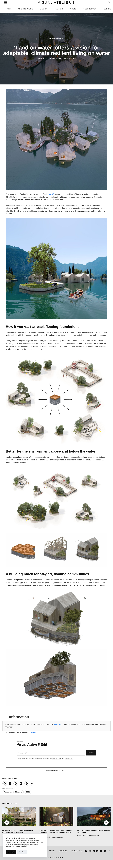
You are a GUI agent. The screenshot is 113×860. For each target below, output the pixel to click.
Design (43, 9)
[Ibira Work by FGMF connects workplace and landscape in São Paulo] (19, 816)
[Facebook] (4, 783)
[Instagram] (94, 851)
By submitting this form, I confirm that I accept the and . (46, 758)
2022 (28, 792)
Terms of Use (69, 758)
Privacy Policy (56, 758)
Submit (52, 851)
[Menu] (5, 2)
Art (9, 9)
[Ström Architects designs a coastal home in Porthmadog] (94, 816)
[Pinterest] (15, 783)
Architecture (25, 9)
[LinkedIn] (21, 783)
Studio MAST (58, 724)
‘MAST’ (51, 194)
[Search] (109, 2)
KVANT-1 (34, 732)
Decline (22, 852)
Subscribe (91, 753)
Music (73, 9)
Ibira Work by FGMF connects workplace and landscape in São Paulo (17, 831)
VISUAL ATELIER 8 (56, 2)
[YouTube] (101, 851)
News (59, 59)
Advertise (63, 851)
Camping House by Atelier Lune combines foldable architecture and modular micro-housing (56, 832)
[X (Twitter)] (10, 783)
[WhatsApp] (26, 783)
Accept (11, 852)
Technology (90, 9)
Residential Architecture (56, 38)
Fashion (59, 9)
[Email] (32, 783)
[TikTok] (109, 851)
